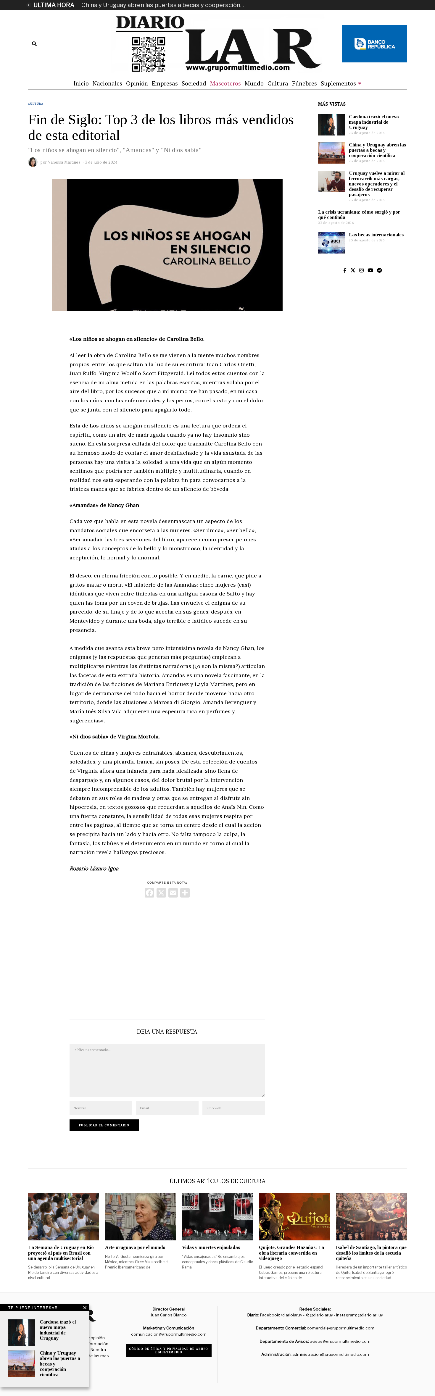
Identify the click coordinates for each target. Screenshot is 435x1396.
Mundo (254, 83)
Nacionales (107, 83)
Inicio (81, 83)
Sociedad (194, 83)
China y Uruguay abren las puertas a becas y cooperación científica (377, 150)
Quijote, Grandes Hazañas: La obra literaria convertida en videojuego (291, 1253)
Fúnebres (304, 83)
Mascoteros (225, 83)
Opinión (137, 83)
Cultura (278, 83)
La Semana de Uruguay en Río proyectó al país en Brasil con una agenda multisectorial (61, 1253)
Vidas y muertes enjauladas (211, 1247)
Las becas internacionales (376, 235)
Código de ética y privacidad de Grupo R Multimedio (168, 1350)
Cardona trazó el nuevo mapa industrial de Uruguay (374, 122)
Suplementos (338, 83)
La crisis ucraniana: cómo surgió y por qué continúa (359, 214)
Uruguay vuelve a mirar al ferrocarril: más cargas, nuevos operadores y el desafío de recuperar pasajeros (377, 184)
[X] (161, 893)
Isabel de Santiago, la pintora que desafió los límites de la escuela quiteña (371, 1253)
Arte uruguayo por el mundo (135, 1247)
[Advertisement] (167, 957)
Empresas (165, 83)
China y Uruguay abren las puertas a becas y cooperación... (162, 5)
